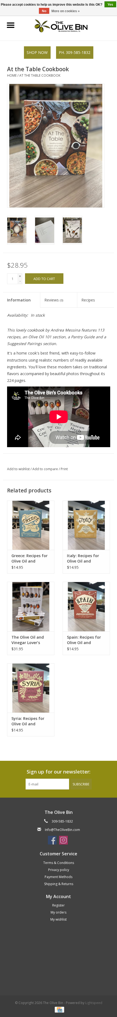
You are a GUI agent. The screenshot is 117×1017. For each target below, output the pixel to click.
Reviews (53, 300)
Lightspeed (93, 1002)
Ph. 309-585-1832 (74, 52)
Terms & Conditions (58, 862)
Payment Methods (58, 877)
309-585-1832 (62, 821)
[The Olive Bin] (69, 25)
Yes (110, 5)
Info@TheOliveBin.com (62, 829)
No (44, 11)
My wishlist (58, 919)
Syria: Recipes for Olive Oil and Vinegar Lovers (27, 721)
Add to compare (45, 469)
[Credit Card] (58, 1009)
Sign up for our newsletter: (58, 772)
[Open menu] (10, 25)
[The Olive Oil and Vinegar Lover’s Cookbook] (30, 606)
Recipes (88, 300)
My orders (58, 912)
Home (12, 75)
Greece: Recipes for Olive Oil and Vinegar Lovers (29, 558)
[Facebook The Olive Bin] (52, 840)
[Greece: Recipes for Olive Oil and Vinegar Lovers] (30, 525)
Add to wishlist (18, 469)
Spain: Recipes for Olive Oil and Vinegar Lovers (84, 640)
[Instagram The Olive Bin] (63, 840)
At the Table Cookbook (39, 75)
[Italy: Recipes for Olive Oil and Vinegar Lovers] (86, 525)
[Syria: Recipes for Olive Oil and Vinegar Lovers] (30, 688)
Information (19, 300)
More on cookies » (65, 11)
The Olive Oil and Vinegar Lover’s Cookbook (27, 640)
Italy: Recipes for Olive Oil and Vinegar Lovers (83, 558)
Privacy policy (58, 869)
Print (64, 469)
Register (58, 905)
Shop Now (37, 52)
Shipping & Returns (58, 884)
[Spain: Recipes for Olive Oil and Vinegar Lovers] (86, 606)
